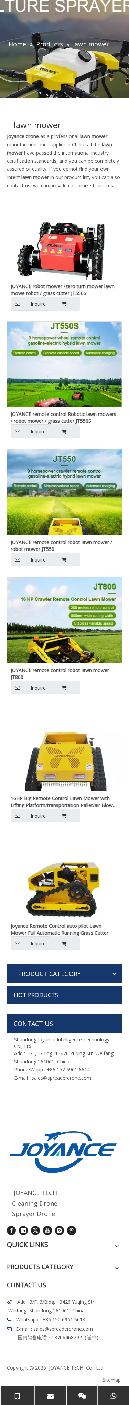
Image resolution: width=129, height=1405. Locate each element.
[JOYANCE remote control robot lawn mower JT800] (64, 638)
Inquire (38, 304)
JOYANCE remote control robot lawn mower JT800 (60, 673)
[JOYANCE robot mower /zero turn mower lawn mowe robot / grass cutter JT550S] (64, 250)
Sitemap (112, 1379)
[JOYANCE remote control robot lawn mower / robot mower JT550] (64, 509)
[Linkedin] (23, 1230)
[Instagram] (59, 1230)
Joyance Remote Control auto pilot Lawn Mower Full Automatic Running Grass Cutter (59, 929)
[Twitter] (35, 1230)
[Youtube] (47, 1230)
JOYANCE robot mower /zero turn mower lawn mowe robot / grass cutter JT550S (63, 289)
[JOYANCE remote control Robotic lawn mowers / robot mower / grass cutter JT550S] (64, 382)
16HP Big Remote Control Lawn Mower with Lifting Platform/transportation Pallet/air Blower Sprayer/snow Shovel (64, 802)
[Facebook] (11, 1230)
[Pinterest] (71, 1230)
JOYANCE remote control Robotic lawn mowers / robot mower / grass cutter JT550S (63, 417)
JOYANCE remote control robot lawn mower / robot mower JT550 (61, 545)
